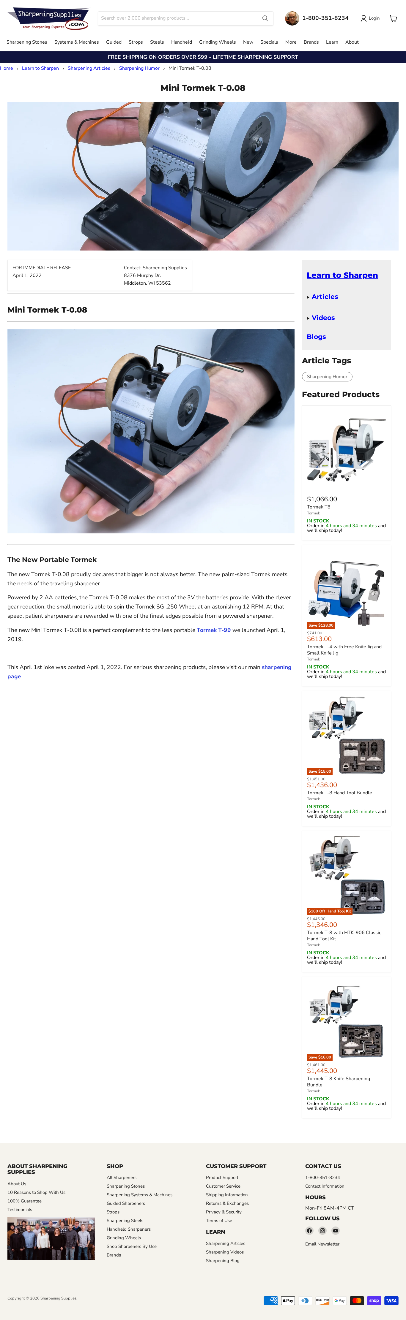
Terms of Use (219, 1221)
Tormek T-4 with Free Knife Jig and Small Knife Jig (344, 650)
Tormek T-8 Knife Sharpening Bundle (338, 1081)
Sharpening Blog (223, 1261)
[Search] (265, 18)
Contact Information (324, 1186)
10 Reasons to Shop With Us (36, 1192)
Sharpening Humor (139, 68)
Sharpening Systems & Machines (139, 1195)
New (248, 42)
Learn (332, 42)
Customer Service (223, 1186)
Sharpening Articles (89, 68)
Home (6, 68)
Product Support (222, 1177)
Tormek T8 (319, 507)
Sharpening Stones (27, 42)
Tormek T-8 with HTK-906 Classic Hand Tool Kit (344, 935)
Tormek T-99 (214, 630)
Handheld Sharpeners (129, 1229)
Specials (269, 42)
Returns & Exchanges (227, 1203)
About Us (16, 1184)
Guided (114, 42)
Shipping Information (227, 1195)
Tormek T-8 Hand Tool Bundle (339, 793)
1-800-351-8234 (322, 1177)
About (352, 42)
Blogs (316, 336)
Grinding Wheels (217, 42)
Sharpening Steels (125, 1221)
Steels (157, 42)
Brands (311, 42)
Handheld (181, 42)
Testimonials (19, 1210)
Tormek (313, 513)
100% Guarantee (24, 1201)
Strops (136, 42)
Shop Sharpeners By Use (132, 1246)
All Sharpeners (121, 1177)
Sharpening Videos (225, 1252)
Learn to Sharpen (40, 68)
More (291, 42)
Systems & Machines (76, 42)
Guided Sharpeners (126, 1203)
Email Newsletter (322, 1244)
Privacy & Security (224, 1212)
